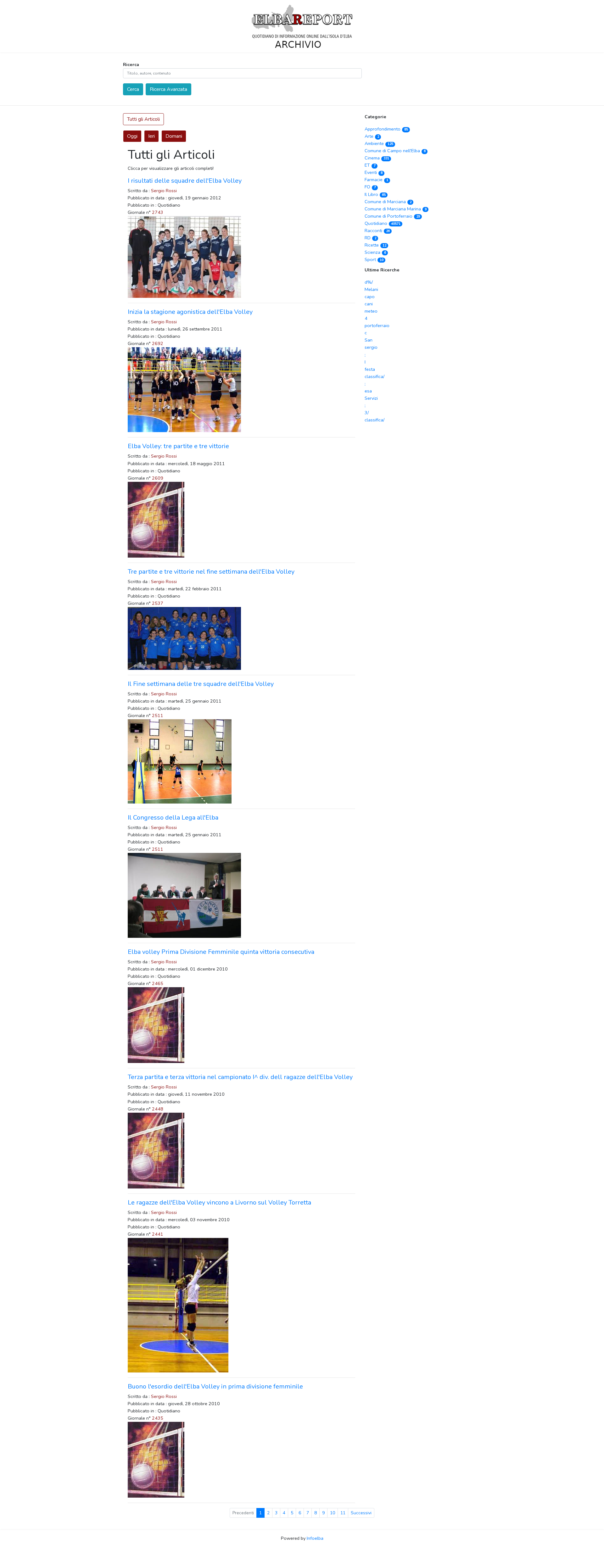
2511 (157, 715)
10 (332, 1513)
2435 (157, 1418)
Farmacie (376, 179)
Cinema (377, 158)
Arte (372, 136)
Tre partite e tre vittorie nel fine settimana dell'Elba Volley (211, 571)
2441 (157, 1234)
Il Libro (375, 194)
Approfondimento (386, 129)
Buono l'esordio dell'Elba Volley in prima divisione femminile (215, 1386)
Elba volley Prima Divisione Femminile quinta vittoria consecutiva (221, 952)
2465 (157, 983)
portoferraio (377, 325)
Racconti (377, 230)
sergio (371, 347)
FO (370, 187)
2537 (157, 603)
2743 (157, 212)
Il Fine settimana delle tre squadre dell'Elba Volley (201, 684)
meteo (371, 311)
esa (368, 391)
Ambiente (379, 143)
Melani (371, 289)
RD (370, 238)
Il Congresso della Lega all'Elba (173, 817)
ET (370, 165)
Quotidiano (382, 223)
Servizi (371, 398)
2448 (157, 1109)
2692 (157, 343)
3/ (367, 412)
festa (370, 369)
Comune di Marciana (388, 201)
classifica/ (374, 376)
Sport (374, 259)
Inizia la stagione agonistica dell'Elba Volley (190, 312)
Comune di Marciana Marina (395, 209)
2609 (157, 478)
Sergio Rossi (164, 190)
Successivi (361, 1513)
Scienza (375, 252)
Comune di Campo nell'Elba (395, 150)
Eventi (373, 172)
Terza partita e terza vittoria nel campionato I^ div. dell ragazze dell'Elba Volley (240, 1077)
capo (370, 296)
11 (342, 1513)
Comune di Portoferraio (392, 216)
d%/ (369, 282)
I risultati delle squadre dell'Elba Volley (185, 180)
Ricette (375, 245)
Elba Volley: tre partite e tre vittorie (178, 446)
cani (369, 304)
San (368, 340)
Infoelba (315, 1538)
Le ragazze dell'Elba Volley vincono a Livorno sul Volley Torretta (219, 1202)
